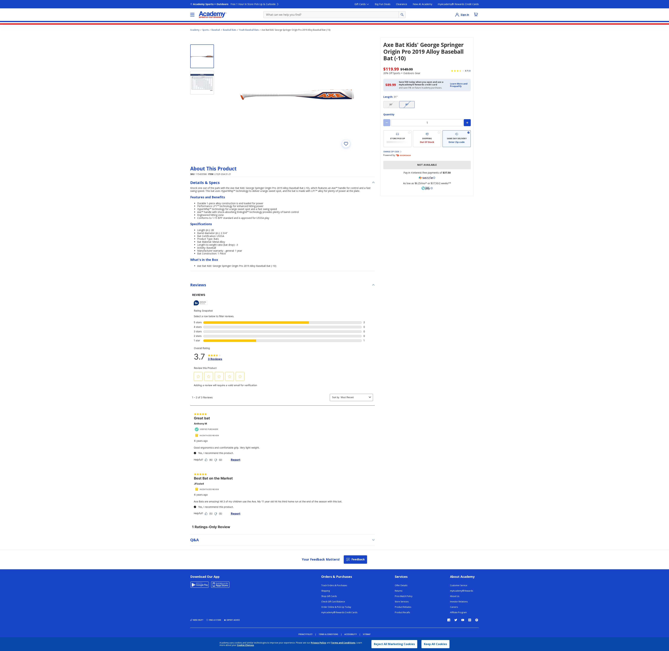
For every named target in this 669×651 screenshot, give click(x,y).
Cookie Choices (245, 645)
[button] (459, 85)
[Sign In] (457, 14)
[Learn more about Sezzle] (427, 178)
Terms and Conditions (343, 642)
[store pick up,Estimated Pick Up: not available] (397, 139)
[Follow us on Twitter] (456, 620)
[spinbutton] (427, 122)
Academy (194, 30)
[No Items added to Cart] (476, 14)
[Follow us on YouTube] (463, 620)
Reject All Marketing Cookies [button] (394, 644)
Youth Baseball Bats (249, 30)
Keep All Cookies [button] (435, 644)
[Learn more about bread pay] (427, 188)
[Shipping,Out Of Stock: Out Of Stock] (427, 139)
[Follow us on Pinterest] (477, 620)
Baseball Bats (229, 30)
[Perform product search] (402, 14)
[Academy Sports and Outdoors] (213, 14)
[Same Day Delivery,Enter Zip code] (457, 139)
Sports (205, 30)
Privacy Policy (318, 642)
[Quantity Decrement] (386, 122)
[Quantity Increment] (467, 122)
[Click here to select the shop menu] (192, 14)
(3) (469, 71)
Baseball (216, 30)
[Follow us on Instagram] (470, 620)
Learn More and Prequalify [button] (458, 85)
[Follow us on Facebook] (449, 620)
